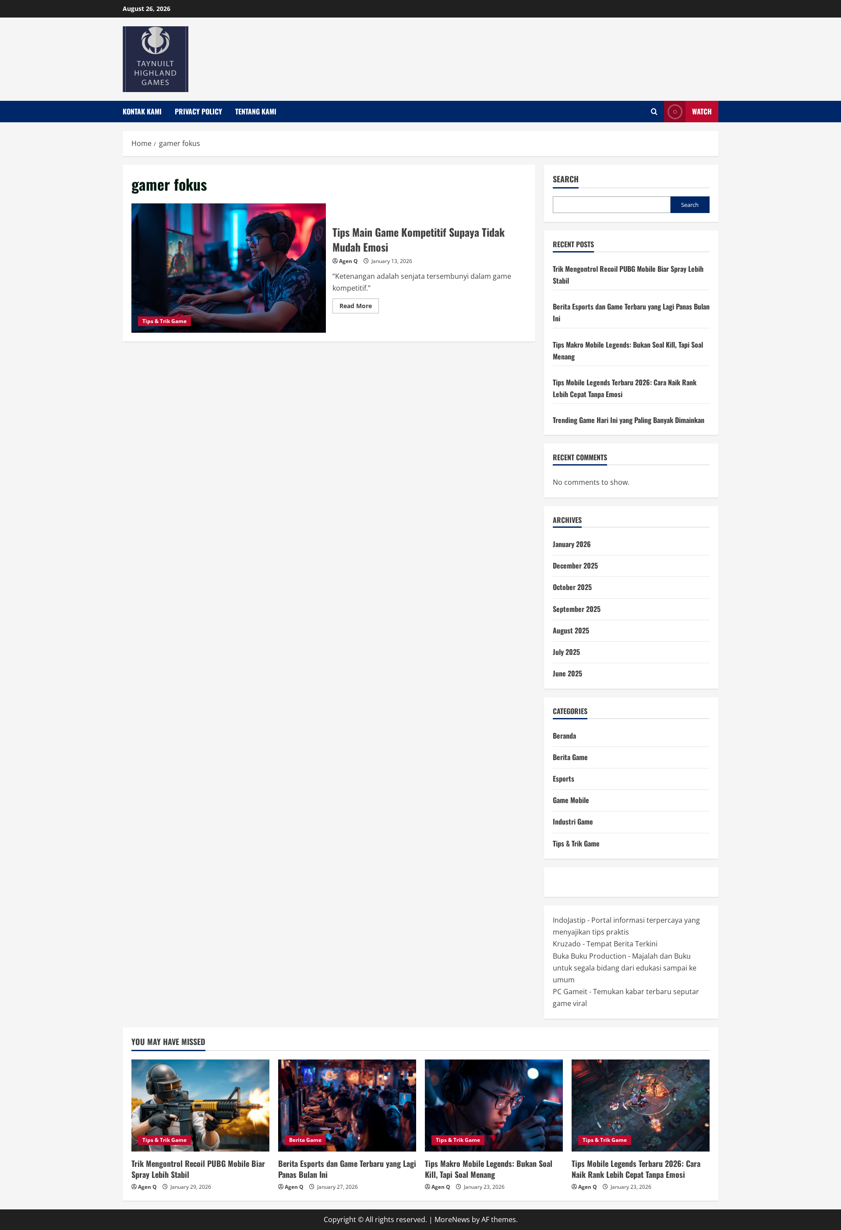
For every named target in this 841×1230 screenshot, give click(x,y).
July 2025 (566, 652)
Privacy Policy (198, 111)
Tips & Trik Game (164, 321)
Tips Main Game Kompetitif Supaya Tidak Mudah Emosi (228, 268)
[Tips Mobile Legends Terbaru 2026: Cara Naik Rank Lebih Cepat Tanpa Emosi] (641, 1105)
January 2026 (572, 544)
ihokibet (566, 882)
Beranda (564, 735)
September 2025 (577, 609)
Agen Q (348, 261)
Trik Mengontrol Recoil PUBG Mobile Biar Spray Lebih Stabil (198, 1169)
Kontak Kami (142, 111)
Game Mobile (571, 800)
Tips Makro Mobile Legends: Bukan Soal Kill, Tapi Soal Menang (488, 1169)
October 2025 (572, 587)
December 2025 (575, 565)
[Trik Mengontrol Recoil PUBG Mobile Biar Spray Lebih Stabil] (200, 1105)
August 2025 (571, 630)
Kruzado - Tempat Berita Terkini (605, 944)
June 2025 (567, 673)
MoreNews (452, 1219)
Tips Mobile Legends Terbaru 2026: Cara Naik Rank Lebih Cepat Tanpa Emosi (636, 1169)
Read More (359, 307)
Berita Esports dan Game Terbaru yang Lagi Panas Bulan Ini (347, 1169)
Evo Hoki (650, 882)
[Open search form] (654, 111)
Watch (702, 111)
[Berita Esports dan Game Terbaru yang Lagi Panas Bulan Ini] (347, 1105)
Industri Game (573, 821)
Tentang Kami (255, 111)
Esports (563, 778)
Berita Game (570, 757)
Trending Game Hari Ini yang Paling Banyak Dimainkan (628, 420)
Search (566, 179)
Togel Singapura (608, 882)
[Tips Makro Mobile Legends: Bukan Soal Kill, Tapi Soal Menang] (494, 1105)
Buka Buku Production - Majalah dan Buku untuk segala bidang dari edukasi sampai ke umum (624, 968)
